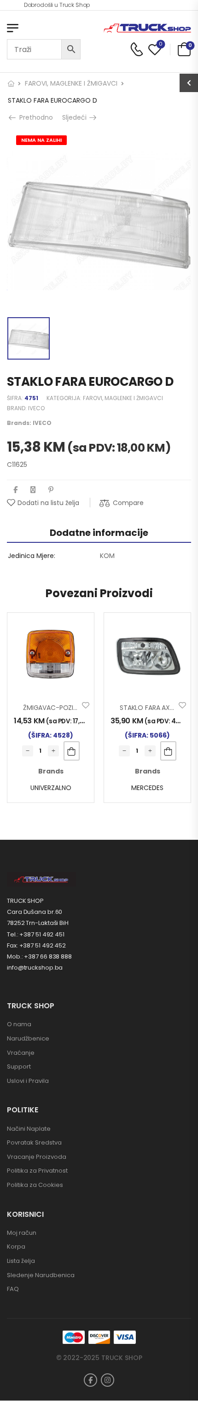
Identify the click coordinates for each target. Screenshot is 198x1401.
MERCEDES (147, 787)
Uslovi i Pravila (28, 1080)
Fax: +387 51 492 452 (36, 945)
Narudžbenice (28, 1038)
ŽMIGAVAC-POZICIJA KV (59, 707)
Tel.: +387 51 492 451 (35, 934)
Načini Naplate (29, 1128)
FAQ (13, 1289)
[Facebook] (15, 489)
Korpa (16, 1246)
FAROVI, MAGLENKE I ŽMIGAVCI (71, 83)
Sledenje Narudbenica (41, 1275)
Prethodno (33, 117)
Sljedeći (77, 117)
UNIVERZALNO (50, 787)
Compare (128, 502)
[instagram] (107, 1380)
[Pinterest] (50, 489)
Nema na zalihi (41, 140)
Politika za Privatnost (37, 1170)
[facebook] (90, 1380)
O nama (19, 1024)
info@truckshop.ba (35, 967)
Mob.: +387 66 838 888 (39, 956)
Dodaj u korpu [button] (72, 751)
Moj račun (21, 1232)
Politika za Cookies (35, 1184)
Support (19, 1066)
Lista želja (21, 1260)
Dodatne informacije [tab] (99, 532)
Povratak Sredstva (34, 1142)
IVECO (36, 408)
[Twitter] (32, 489)
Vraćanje (21, 1052)
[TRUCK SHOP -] (147, 28)
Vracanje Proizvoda (36, 1156)
